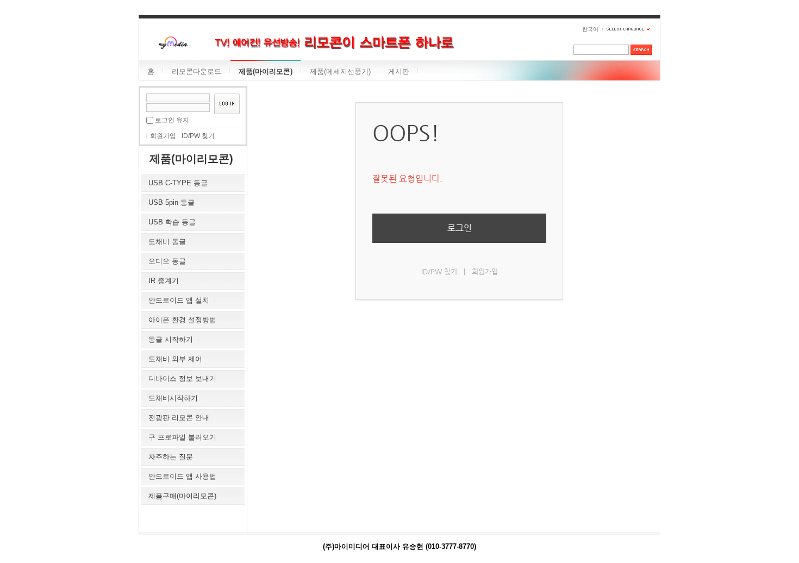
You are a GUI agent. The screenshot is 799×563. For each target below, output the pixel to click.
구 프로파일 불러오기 (182, 437)
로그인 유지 (172, 120)
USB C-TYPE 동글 (178, 183)
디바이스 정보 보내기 (182, 378)
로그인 (459, 228)
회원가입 (163, 136)
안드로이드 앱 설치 (178, 300)
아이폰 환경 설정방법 (182, 320)
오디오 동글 (167, 261)
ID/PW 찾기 (198, 136)
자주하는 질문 (170, 457)
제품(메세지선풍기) (340, 71)
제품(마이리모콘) (265, 71)
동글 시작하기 (170, 339)
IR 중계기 (163, 281)
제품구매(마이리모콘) (182, 496)
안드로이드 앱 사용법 (182, 476)
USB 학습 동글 (172, 222)
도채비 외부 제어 (175, 359)
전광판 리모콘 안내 (178, 418)
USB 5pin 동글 (171, 202)
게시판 (398, 71)
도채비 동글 (167, 241)
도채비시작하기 (173, 398)
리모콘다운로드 (196, 71)
